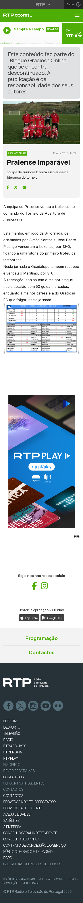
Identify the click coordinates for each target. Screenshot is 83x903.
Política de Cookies (52, 879)
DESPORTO (11, 727)
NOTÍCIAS (10, 721)
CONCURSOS (13, 777)
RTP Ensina (12, 752)
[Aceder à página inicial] (27, 15)
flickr (58, 706)
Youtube (46, 706)
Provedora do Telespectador (29, 801)
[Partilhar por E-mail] (24, 187)
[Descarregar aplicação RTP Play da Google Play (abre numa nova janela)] (52, 617)
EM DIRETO (11, 764)
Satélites (11, 820)
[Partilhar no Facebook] (8, 187)
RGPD (7, 857)
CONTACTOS (13, 795)
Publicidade (31, 883)
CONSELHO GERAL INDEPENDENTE (30, 832)
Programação (41, 638)
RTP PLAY (10, 758)
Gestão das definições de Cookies (32, 864)
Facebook (8, 706)
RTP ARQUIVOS (14, 745)
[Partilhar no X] (15, 187)
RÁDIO (8, 739)
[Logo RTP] (25, 682)
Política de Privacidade (19, 879)
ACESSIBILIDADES (16, 814)
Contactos (41, 652)
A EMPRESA (12, 826)
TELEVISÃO (11, 733)
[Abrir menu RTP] (41, 4)
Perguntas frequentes (23, 783)
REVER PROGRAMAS (19, 770)
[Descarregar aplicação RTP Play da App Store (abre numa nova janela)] (29, 617)
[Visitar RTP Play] (41, 461)
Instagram (33, 706)
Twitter (21, 706)
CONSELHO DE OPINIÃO (21, 839)
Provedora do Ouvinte (22, 808)
